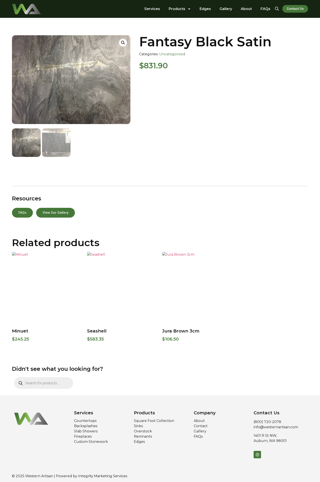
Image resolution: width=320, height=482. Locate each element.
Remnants (143, 436)
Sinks (138, 426)
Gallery (226, 9)
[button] (123, 43)
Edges (205, 9)
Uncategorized (172, 54)
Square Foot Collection (154, 421)
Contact (201, 426)
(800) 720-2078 (267, 422)
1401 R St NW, (265, 435)
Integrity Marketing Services (102, 476)
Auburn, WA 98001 (270, 441)
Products (177, 9)
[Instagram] (257, 454)
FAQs (265, 9)
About (246, 9)
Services (152, 9)
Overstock (143, 431)
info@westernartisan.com (276, 427)
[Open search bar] (277, 8)
